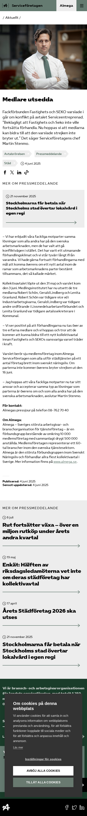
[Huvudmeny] (81, 5)
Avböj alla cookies (43, 770)
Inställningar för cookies (43, 759)
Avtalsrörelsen (14, 154)
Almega (66, 6)
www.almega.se (65, 462)
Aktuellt (11, 18)
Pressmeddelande (49, 154)
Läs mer (18, 747)
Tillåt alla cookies (43, 782)
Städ (7, 163)
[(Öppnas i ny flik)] (5, 172)
